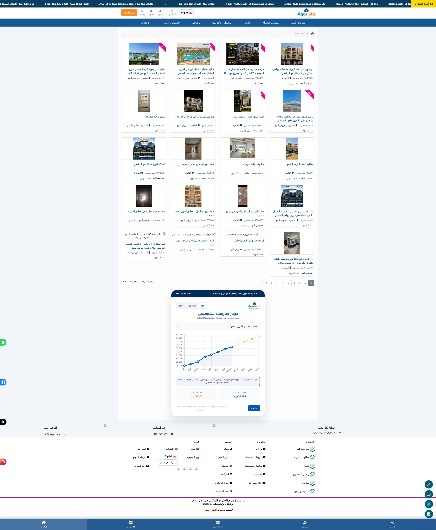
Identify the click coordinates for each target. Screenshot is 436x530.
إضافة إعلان (218, 526)
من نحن (259, 448)
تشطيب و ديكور (171, 22)
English (185, 12)
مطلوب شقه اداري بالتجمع (300, 164)
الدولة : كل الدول (167, 462)
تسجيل (160, 14)
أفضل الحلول (210, 509)
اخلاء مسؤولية (256, 482)
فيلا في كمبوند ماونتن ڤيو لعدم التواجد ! (194, 116)
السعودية (191, 457)
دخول (151, 14)
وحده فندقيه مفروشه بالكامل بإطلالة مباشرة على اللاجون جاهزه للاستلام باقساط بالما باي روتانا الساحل (295, 120)
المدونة (226, 465)
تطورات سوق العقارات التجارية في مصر (234, 3)
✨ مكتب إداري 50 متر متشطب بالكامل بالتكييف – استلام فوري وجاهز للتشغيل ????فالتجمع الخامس (293, 215)
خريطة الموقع (140, 457)
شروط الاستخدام (254, 457)
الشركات (225, 474)
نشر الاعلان (129, 12)
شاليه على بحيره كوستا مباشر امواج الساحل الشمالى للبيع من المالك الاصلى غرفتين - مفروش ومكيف (145, 73)
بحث (142, 14)
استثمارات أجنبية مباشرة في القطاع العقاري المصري (288, 3)
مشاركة (254, 408)
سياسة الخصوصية (254, 465)
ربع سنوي (192, 305)
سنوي (180, 305)
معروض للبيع (298, 22)
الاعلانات (131, 526)
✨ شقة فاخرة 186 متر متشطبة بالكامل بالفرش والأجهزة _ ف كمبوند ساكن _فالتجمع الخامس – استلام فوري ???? (293, 262)
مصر (193, 448)
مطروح (194, 78)
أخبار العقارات (422, 4)
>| (254, 282)
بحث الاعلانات (222, 491)
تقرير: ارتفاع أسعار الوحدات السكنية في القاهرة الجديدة (47, 3)
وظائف (196, 22)
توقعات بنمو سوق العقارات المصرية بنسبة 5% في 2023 (164, 3)
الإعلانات (145, 22)
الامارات (170, 448)
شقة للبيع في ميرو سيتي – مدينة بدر (196, 164)
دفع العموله (140, 465)
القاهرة (286, 78)
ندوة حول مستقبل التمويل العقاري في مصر (395, 3)
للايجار (246, 22)
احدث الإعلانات (301, 33)
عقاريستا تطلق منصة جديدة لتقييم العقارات (343, 3)
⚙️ (429, 504)
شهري (203, 305)
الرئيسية (44, 526)
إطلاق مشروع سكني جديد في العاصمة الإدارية (105, 3)
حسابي (226, 448)
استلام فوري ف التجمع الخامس (149, 164)
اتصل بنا (259, 474)
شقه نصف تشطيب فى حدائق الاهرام (146, 211)
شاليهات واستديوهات (253, 164)
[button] (3, 342)
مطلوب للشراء (271, 22)
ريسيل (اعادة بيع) (221, 22)
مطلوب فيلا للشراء (155, 116)
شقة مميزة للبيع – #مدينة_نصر (248, 116)
